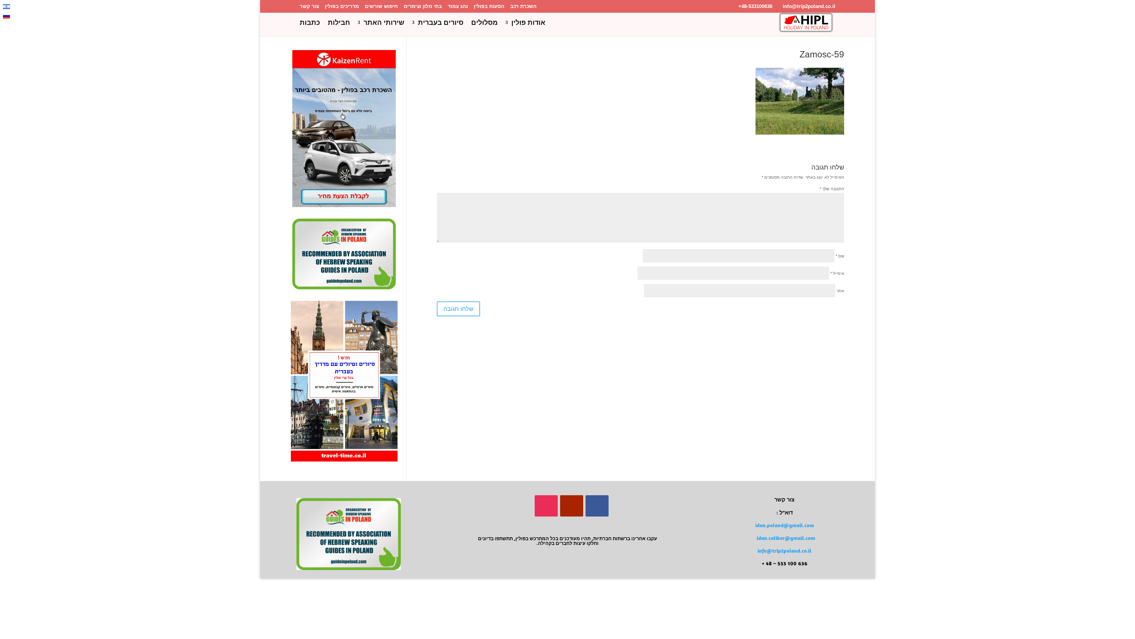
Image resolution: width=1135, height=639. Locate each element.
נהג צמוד (458, 6)
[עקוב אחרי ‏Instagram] (546, 506)
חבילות (339, 23)
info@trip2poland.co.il (784, 550)
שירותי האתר (384, 23)
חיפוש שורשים (381, 6)
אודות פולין (528, 23)
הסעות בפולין (489, 6)
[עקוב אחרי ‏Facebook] (597, 506)
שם (840, 256)
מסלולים (484, 23)
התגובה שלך (832, 188)
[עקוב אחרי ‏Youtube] (571, 506)
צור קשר (309, 6)
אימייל (837, 273)
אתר (840, 290)
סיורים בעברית (440, 23)
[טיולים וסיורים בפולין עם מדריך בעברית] (344, 460)
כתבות (310, 23)
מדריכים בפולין (342, 6)
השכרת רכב (523, 6)
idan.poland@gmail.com (784, 525)
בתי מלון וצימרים (423, 6)
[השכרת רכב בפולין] (344, 205)
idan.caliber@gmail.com (786, 538)
